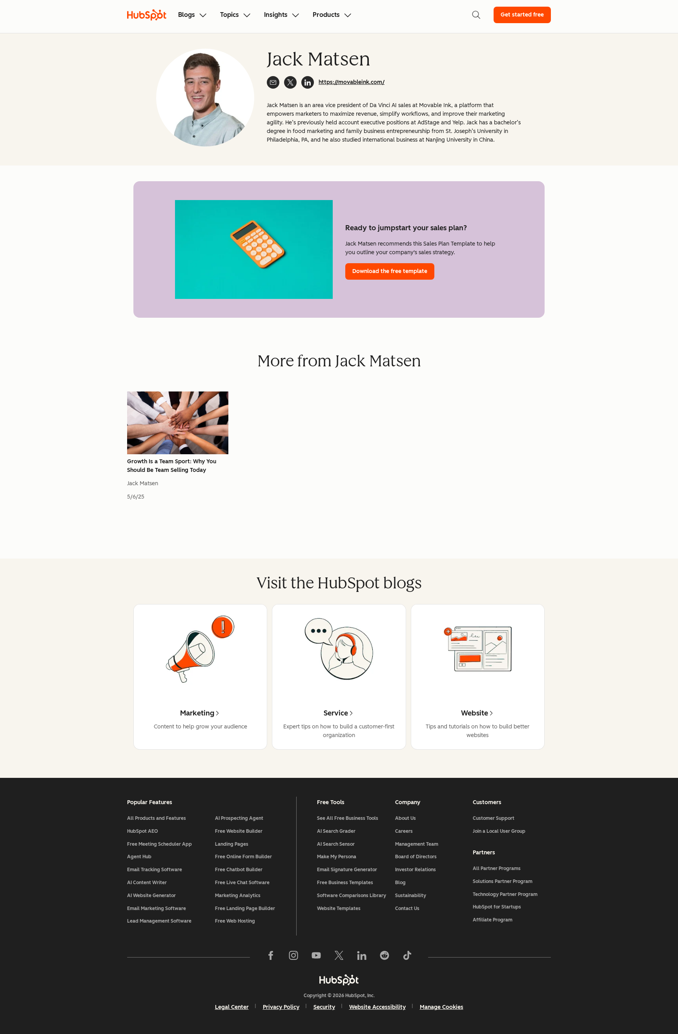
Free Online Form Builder (243, 856)
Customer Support (493, 818)
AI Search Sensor (336, 844)
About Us (405, 818)
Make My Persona (336, 856)
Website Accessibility (377, 1007)
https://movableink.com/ (352, 82)
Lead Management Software (159, 921)
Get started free (522, 14)
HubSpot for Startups (497, 907)
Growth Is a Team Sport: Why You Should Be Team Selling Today (171, 465)
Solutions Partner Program (502, 881)
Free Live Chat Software (242, 882)
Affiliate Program (492, 920)
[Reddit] (384, 957)
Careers (404, 831)
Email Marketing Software (156, 908)
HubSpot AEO (142, 831)
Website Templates (339, 908)
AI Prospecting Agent (239, 818)
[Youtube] (316, 957)
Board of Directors (416, 856)
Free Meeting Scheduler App (159, 844)
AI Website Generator (151, 895)
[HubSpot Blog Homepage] (146, 15)
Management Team (416, 844)
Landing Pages (231, 844)
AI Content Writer (147, 882)
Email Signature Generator (347, 869)
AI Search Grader (336, 831)
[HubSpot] (339, 979)
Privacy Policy (281, 1007)
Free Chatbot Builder (238, 869)
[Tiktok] (407, 957)
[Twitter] (339, 957)
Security (324, 1007)
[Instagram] (293, 957)
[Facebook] (271, 957)
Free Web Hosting (235, 921)
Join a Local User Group (499, 831)
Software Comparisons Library (351, 895)
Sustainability (410, 895)
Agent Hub (139, 856)
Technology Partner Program (505, 894)
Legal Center (232, 1007)
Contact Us (407, 908)
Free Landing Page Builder (245, 908)
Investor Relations (415, 869)
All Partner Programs (497, 868)
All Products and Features (156, 818)
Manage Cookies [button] (441, 1007)
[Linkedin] (362, 957)
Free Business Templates (345, 882)
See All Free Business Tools (347, 818)
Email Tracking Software (154, 869)
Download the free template (389, 271)
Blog (400, 882)
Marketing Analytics (238, 895)
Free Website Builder (238, 831)
